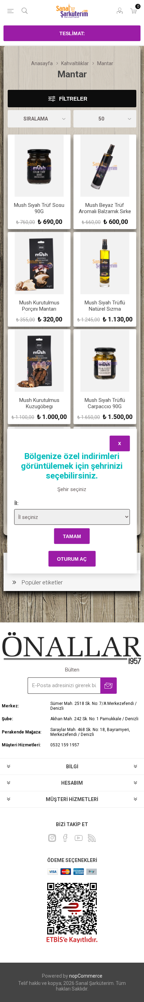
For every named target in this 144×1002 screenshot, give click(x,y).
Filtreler (73, 99)
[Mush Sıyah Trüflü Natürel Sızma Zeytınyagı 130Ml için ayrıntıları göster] (105, 263)
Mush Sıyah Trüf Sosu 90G (39, 208)
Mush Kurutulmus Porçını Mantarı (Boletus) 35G (39, 309)
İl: (16, 503)
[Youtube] (78, 838)
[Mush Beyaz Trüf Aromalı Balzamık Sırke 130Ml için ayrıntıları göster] (105, 166)
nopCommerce (85, 976)
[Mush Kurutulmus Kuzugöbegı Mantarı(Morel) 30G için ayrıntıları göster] (39, 360)
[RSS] (92, 838)
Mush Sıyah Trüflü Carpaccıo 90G (105, 403)
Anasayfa (42, 63)
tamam (72, 536)
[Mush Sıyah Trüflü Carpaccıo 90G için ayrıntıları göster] (105, 360)
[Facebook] (65, 838)
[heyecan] (52, 838)
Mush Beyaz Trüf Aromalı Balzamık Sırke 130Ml (105, 211)
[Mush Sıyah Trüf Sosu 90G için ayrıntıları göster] (39, 166)
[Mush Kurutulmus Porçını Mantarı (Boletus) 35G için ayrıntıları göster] (39, 263)
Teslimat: (72, 33)
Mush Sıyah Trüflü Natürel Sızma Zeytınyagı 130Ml (105, 309)
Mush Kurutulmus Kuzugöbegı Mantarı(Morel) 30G (39, 406)
